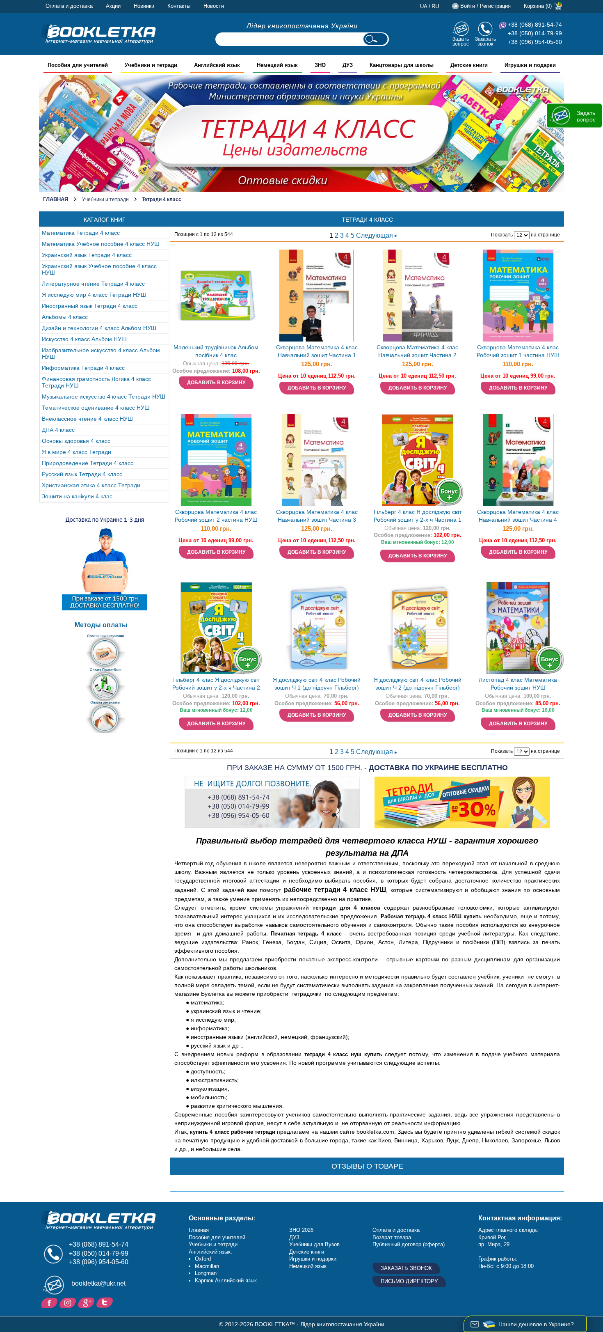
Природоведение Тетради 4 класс (87, 463)
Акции (113, 6)
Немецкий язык (308, 1266)
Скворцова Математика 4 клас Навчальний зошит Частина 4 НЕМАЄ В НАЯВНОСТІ (518, 517)
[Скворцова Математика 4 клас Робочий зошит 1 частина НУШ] (518, 296)
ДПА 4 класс (58, 429)
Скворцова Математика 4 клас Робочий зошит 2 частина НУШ (216, 516)
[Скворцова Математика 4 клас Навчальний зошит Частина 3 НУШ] (317, 460)
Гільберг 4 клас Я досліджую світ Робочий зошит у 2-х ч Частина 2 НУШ (216, 684)
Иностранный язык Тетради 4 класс (89, 306)
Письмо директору (409, 1281)
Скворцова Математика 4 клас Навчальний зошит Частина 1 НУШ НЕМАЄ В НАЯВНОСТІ (317, 352)
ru (435, 6)
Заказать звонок (485, 41)
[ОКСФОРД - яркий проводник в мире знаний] (98, 34)
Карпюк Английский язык (226, 1280)
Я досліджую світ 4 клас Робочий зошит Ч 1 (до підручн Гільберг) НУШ (317, 684)
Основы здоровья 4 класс (76, 441)
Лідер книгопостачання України (302, 26)
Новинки (144, 6)
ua (423, 6)
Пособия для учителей (217, 1237)
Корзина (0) (538, 6)
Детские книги (306, 1252)
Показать (502, 235)
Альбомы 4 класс (65, 317)
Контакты (178, 6)
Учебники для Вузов (314, 1244)
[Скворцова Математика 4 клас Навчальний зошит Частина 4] (518, 460)
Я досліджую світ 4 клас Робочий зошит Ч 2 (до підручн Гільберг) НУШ (417, 684)
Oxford (203, 1259)
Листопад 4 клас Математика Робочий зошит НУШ (518, 683)
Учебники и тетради (105, 199)
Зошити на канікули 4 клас (77, 496)
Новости (213, 6)
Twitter (105, 1302)
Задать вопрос (460, 41)
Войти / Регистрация (485, 6)
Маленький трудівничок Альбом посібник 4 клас (216, 351)
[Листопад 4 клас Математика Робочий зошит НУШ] (518, 628)
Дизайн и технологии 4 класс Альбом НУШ (99, 328)
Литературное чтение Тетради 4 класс (93, 283)
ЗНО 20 (298, 1230)
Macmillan (207, 1266)
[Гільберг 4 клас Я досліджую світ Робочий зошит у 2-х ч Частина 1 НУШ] (418, 460)
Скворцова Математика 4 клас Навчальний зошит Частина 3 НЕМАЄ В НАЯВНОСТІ (317, 517)
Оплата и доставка (69, 6)
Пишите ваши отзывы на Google (87, 1302)
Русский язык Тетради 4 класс (82, 474)
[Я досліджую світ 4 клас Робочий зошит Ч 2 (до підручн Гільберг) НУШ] (418, 628)
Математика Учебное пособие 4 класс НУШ (101, 244)
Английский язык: (210, 1252)
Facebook (50, 1302)
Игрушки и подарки (312, 1259)
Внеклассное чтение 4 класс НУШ (87, 418)
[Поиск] (375, 39)
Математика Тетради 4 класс (81, 232)
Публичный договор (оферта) (408, 1244)
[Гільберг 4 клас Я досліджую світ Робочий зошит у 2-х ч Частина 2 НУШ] (216, 628)
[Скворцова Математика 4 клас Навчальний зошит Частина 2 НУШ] (418, 296)
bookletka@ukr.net (98, 1283)
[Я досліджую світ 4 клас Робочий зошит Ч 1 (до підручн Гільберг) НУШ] (317, 628)
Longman (206, 1273)
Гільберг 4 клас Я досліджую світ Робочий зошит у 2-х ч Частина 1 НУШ (417, 517)
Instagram (68, 1302)
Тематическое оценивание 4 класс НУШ (96, 407)
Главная (55, 199)
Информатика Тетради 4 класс (83, 368)
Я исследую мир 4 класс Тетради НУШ (94, 294)
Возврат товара (391, 1237)
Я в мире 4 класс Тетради (76, 452)
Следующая (375, 235)
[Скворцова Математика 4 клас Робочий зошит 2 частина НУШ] (216, 460)
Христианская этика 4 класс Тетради (91, 485)
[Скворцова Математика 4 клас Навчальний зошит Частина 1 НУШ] (317, 296)
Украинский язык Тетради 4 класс (87, 255)
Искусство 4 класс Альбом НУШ (84, 339)
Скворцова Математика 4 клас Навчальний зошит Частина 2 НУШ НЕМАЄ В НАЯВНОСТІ (417, 352)
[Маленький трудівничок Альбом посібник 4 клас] (216, 296)
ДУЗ (294, 1237)
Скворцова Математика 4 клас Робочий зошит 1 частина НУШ (518, 351)
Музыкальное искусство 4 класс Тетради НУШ (103, 396)
